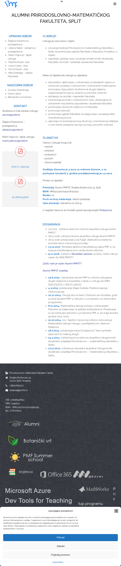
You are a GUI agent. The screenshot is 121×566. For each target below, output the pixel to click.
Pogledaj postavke (60, 554)
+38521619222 (16, 385)
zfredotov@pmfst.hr (12, 129)
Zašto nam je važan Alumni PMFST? (62, 263)
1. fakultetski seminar (80, 254)
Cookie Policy (58, 562)
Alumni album (20, 197)
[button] (116, 510)
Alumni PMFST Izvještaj (55, 270)
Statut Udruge (20, 167)
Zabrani (60, 546)
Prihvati (60, 537)
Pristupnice (106, 210)
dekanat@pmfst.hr (18, 390)
